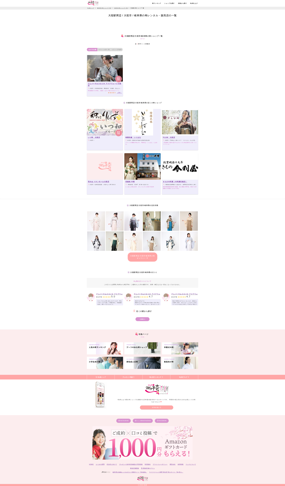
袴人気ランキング (156, 377)
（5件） (119, 92)
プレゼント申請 (127, 377)
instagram (124, 420)
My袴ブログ (183, 377)
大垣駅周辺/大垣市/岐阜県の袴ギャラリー (142, 257)
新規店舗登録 (134, 468)
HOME (91, 464)
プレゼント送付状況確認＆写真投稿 (131, 464)
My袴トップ (101, 377)
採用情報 (181, 464)
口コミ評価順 (117, 49)
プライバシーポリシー (160, 464)
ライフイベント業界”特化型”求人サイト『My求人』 (166, 472)
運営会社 (173, 464)
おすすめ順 (92, 49)
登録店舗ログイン (149, 468)
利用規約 (148, 464)
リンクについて (191, 464)
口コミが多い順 (104, 49)
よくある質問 (100, 464)
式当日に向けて (112, 464)
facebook (162, 420)
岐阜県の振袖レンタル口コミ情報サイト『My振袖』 (130, 472)
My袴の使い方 (156, 407)
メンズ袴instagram (143, 420)
